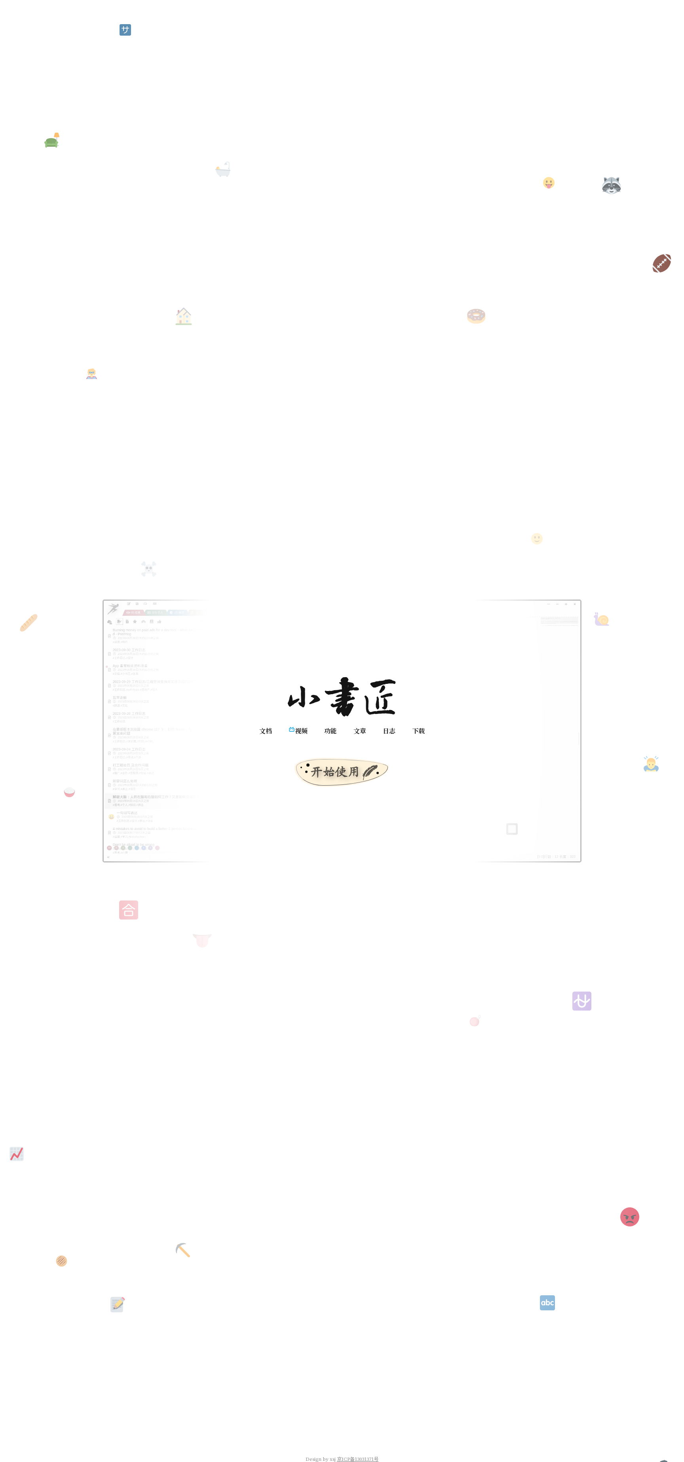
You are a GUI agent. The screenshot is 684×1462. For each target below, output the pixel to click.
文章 (359, 730)
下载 (418, 730)
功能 (330, 730)
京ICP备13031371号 (357, 1458)
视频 (301, 730)
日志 (389, 730)
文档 (265, 730)
